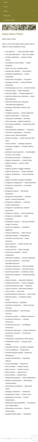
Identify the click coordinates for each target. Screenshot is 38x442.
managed (8, 438)
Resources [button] (7, 16)
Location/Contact (9, 20)
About (6, 7)
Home (6, 2)
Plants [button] (6, 11)
